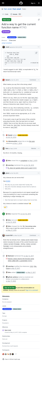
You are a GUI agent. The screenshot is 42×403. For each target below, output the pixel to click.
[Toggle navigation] (3, 3)
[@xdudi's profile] (3, 47)
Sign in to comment (32, 290)
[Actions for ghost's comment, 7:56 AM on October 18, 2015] (38, 173)
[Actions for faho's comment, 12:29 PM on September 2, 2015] (38, 148)
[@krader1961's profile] (3, 235)
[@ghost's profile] (3, 173)
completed (23, 160)
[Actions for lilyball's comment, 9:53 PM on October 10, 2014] (38, 80)
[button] (36, 53)
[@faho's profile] (3, 148)
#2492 (8, 181)
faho (7, 148)
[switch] (5, 207)
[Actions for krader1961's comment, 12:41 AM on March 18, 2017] (38, 235)
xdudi (7, 47)
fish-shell (7, 9)
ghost (7, 173)
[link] (9, 135)
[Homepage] (21, 3)
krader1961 (9, 235)
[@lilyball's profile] (3, 80)
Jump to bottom (7, 43)
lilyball (7, 80)
